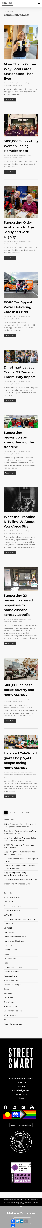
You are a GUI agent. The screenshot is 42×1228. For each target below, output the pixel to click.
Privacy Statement (10, 1199)
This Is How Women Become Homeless (20, 880)
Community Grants (10, 83)
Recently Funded (17, 85)
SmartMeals (9, 1002)
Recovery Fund (10, 976)
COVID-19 (8, 915)
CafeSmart (7, 772)
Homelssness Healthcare (14, 941)
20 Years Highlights (12, 897)
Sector (6, 989)
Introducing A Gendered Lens (17, 884)
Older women (10, 959)
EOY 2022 (8, 928)
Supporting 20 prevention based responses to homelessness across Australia (18, 605)
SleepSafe (8, 993)
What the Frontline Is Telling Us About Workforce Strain (19, 521)
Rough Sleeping (11, 980)
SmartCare (8, 998)
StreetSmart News (12, 1007)
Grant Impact (21, 83)
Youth (6, 1020)
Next (28, 812)
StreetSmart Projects (13, 1011)
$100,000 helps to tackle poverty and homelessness (19, 690)
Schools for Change (12, 985)
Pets (6, 963)
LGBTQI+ (8, 945)
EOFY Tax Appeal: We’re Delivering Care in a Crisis (18, 307)
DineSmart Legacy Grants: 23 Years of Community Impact (20, 372)
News (6, 954)
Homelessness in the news (15, 937)
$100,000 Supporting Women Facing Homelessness (21, 146)
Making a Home (10, 950)
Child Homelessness (12, 906)
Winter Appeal (10, 1015)
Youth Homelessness (13, 1024)
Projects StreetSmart (10, 774)
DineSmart (8, 924)
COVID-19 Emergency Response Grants (20, 919)
